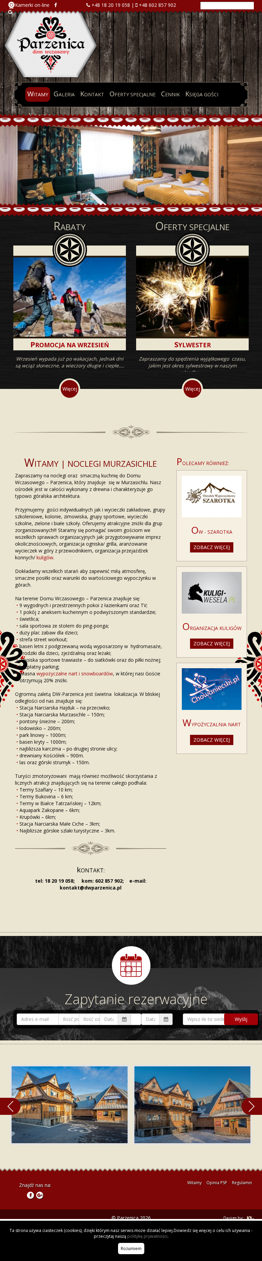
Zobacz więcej (211, 547)
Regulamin (242, 1183)
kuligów (45, 557)
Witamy (194, 1183)
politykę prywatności (147, 1236)
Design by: (233, 1218)
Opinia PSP (216, 1183)
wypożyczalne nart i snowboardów (75, 673)
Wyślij (241, 1019)
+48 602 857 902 (157, 5)
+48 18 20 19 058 (110, 5)
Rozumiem (131, 1248)
